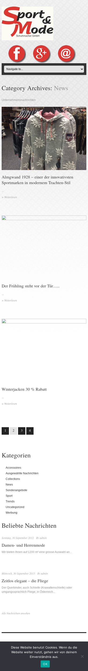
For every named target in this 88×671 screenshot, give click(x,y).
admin (43, 538)
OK (45, 664)
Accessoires (13, 467)
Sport (9, 495)
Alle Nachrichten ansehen (16, 613)
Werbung (11, 512)
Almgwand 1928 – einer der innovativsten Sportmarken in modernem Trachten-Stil (37, 179)
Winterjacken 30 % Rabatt (24, 389)
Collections (13, 479)
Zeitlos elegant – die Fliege (25, 580)
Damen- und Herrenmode (23, 545)
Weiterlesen (10, 197)
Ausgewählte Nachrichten (22, 473)
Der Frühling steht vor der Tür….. (31, 286)
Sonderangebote (16, 490)
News (9, 484)
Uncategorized (15, 507)
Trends (10, 501)
